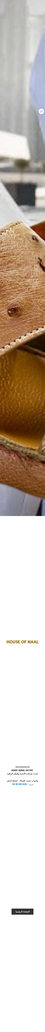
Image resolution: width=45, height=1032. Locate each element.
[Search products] (41, 111)
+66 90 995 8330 (19, 784)
